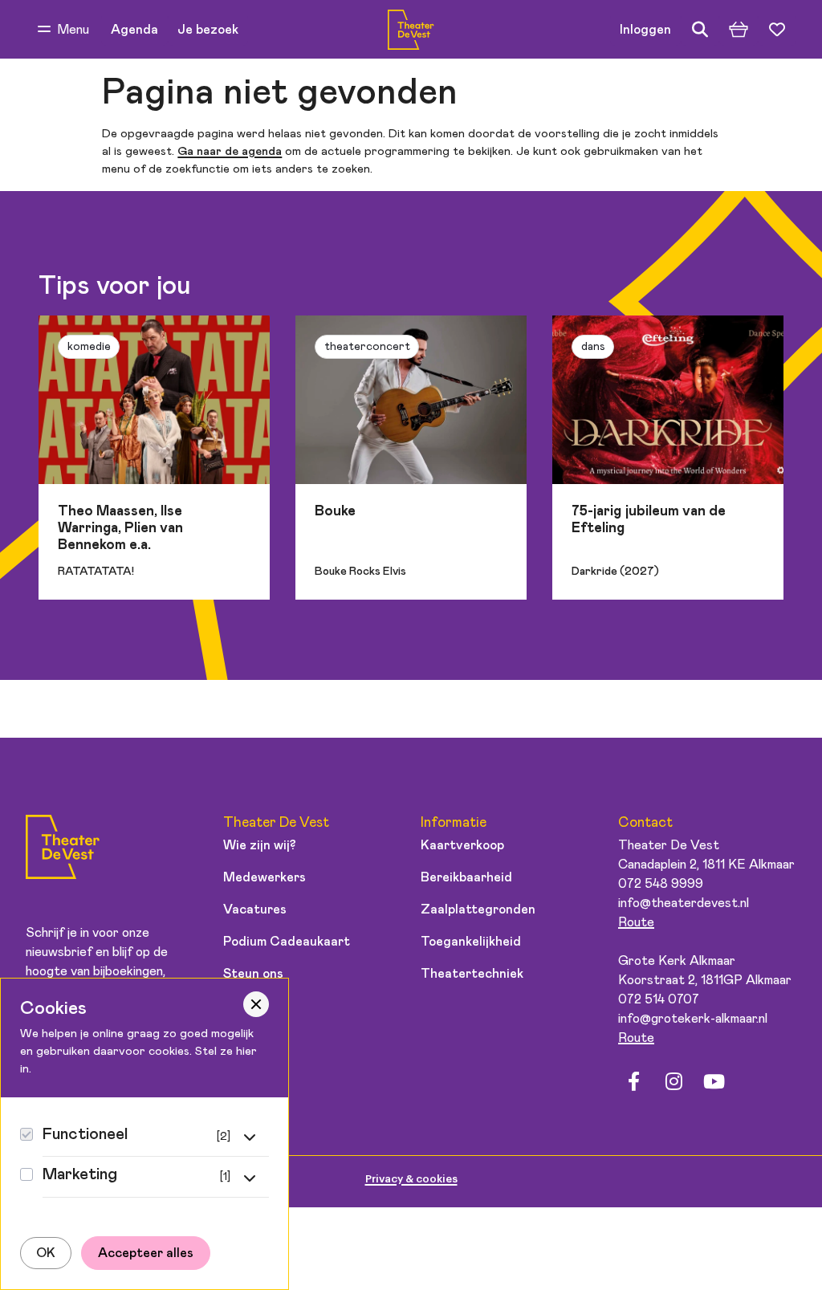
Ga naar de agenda (229, 151)
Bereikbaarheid (466, 877)
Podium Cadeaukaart (286, 941)
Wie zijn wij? (259, 845)
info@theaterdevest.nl (683, 903)
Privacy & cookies (411, 1179)
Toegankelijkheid (471, 941)
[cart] (738, 30)
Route (636, 922)
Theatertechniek (472, 973)
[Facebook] (633, 1082)
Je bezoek (207, 29)
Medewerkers (264, 877)
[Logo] (63, 850)
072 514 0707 (658, 999)
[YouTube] (713, 1082)
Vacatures (255, 909)
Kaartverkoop (462, 845)
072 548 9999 (660, 883)
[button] (63, 30)
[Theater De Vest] (410, 30)
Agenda (134, 29)
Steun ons (253, 973)
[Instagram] (673, 1082)
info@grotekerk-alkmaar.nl (692, 1018)
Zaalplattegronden (478, 909)
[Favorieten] (777, 30)
